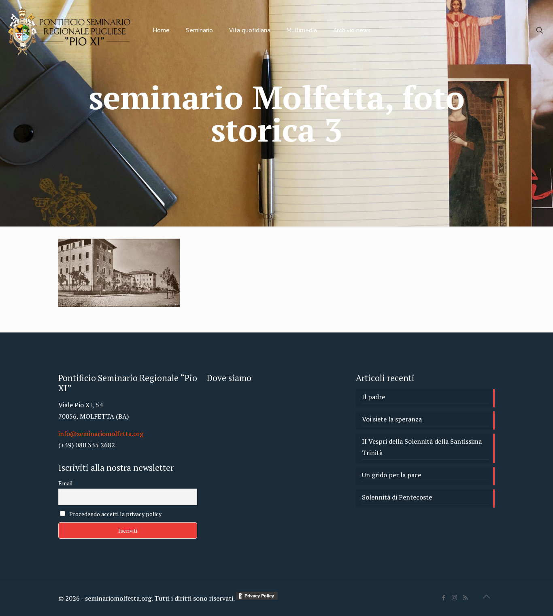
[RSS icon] (465, 597)
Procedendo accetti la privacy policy (115, 514)
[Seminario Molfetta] (70, 30)
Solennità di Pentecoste (397, 497)
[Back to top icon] (486, 596)
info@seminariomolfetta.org (100, 433)
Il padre (373, 396)
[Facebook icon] (443, 597)
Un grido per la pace (391, 474)
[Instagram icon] (454, 597)
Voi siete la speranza (392, 419)
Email (65, 483)
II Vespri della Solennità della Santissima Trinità (422, 447)
